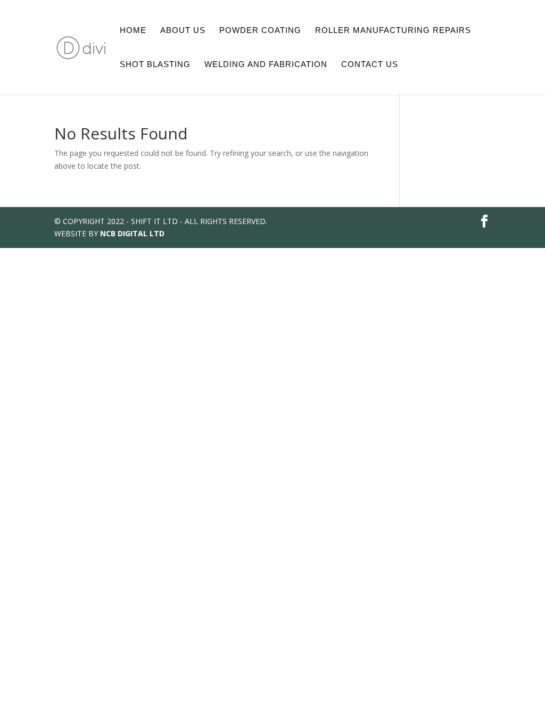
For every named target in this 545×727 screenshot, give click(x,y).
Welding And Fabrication (265, 65)
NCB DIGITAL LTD (132, 233)
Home (133, 31)
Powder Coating (260, 31)
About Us (182, 31)
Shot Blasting (155, 65)
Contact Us (369, 65)
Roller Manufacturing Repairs (393, 31)
